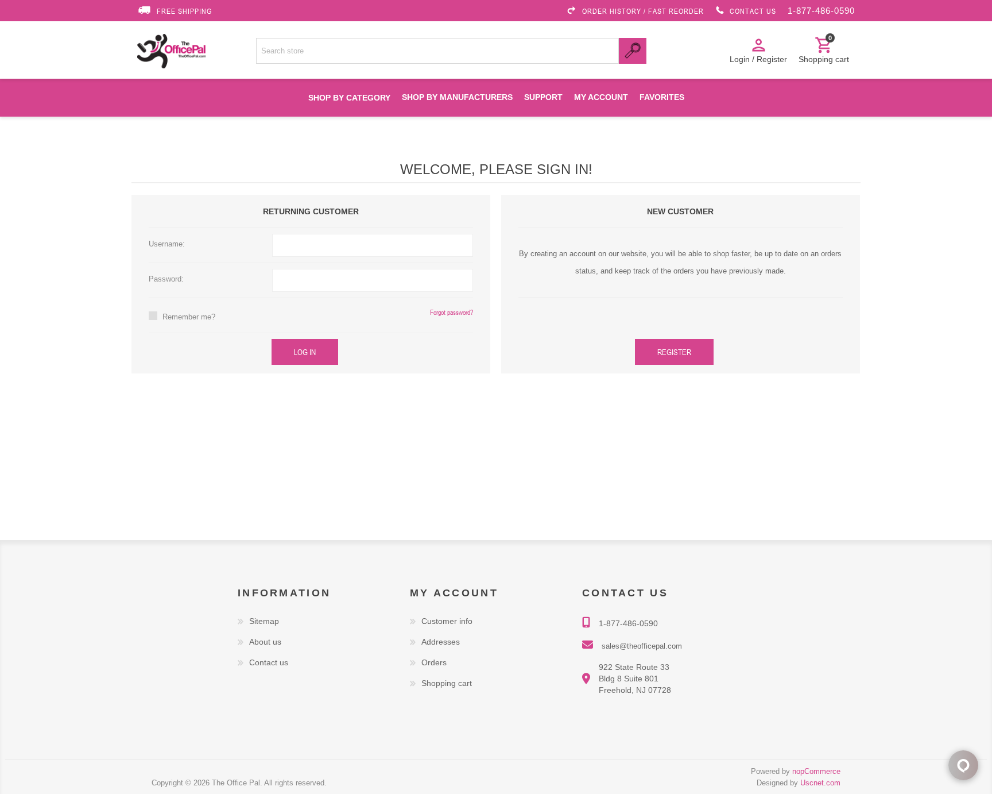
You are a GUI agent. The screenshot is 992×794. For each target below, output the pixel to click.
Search (632, 51)
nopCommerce (816, 771)
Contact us (268, 662)
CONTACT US (753, 11)
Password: (166, 279)
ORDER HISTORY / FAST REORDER (643, 11)
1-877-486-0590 (821, 11)
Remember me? (188, 317)
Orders (434, 662)
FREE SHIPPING (184, 11)
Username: (167, 244)
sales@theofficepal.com (642, 646)
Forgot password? (451, 312)
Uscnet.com (820, 782)
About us (265, 641)
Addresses (440, 641)
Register (674, 352)
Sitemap (264, 621)
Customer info (446, 621)
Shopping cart (446, 683)
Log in (305, 352)
